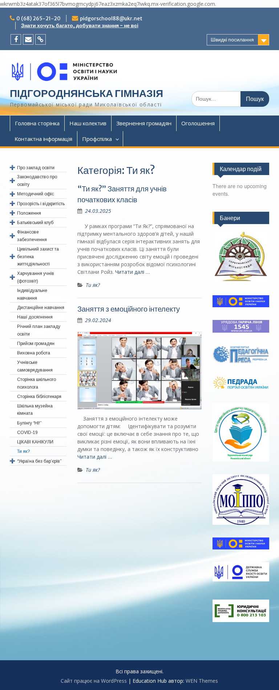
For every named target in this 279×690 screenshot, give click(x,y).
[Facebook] (16, 39)
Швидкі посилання (232, 39)
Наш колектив (87, 123)
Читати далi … (132, 271)
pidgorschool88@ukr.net (111, 18)
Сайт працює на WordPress (94, 680)
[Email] (28, 39)
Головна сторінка (37, 123)
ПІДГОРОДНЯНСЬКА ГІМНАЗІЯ (86, 93)
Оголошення (198, 123)
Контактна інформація (43, 138)
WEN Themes (202, 680)
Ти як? (93, 284)
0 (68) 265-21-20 (38, 18)
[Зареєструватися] (40, 39)
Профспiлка (97, 138)
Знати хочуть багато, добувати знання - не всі (79, 25)
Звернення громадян (143, 123)
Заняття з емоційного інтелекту (128, 308)
